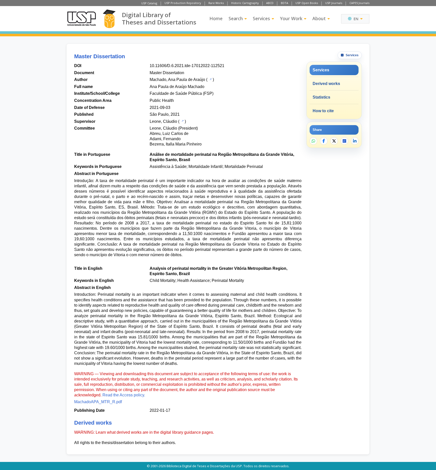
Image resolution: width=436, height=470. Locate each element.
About (319, 18)
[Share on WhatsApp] (313, 141)
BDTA (284, 3)
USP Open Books (306, 3)
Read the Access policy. (123, 395)
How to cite (323, 111)
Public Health (162, 100)
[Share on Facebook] (324, 141)
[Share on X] (334, 141)
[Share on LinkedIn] (355, 141)
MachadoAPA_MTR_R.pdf (98, 402)
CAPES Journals (359, 3)
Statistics (321, 97)
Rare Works (216, 3)
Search (236, 18)
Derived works (326, 83)
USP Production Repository (183, 3)
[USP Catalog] (210, 79)
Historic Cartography (245, 3)
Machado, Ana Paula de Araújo (177, 79)
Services (261, 18)
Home (216, 18)
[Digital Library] (109, 18)
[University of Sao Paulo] (81, 18)
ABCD (270, 3)
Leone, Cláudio (163, 121)
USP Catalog (149, 3)
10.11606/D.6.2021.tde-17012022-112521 (187, 66)
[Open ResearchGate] (344, 141)
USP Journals (333, 3)
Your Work (291, 18)
